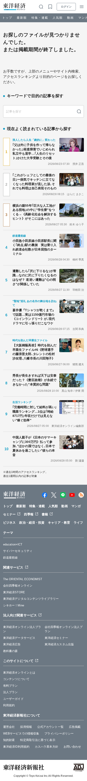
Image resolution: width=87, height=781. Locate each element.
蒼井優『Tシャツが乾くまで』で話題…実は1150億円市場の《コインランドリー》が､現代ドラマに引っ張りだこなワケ (33, 316)
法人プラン (10, 692)
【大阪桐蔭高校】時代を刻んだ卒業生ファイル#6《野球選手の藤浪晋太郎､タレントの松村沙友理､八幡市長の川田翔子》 (34, 351)
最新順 (22, 17)
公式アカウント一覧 (50, 727)
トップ (7, 17)
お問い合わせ (72, 746)
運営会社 (9, 727)
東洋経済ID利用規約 (16, 746)
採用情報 (26, 727)
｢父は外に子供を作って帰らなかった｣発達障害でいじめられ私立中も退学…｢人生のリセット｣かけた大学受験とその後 (33, 151)
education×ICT (12, 544)
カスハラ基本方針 (46, 746)
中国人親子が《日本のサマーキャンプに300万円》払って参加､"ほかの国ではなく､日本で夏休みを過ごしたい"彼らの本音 (34, 446)
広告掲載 (75, 727)
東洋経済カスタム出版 (59, 644)
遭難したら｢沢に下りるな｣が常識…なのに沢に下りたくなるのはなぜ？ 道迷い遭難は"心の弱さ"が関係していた (34, 277)
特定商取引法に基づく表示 (37, 740)
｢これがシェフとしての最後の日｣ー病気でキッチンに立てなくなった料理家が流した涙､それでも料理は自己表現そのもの (34, 181)
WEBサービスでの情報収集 (21, 733)
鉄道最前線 (10, 557)
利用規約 (9, 705)
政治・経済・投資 (31, 522)
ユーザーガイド (13, 698)
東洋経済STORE (14, 592)
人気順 (58, 17)
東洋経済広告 (12, 644)
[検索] (79, 111)
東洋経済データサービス (19, 638)
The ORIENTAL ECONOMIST (22, 579)
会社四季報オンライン (17, 585)
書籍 (45, 514)
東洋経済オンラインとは (19, 672)
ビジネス (9, 522)
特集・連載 (39, 17)
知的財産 (9, 740)
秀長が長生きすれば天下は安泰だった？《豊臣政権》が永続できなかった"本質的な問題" (34, 380)
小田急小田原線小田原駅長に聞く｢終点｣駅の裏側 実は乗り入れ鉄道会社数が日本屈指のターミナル (34, 247)
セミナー (9, 514)
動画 (70, 17)
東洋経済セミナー (56, 638)
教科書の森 (10, 651)
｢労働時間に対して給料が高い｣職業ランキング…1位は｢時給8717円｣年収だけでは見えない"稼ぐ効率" (34, 413)
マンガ (76, 506)
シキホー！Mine (13, 605)
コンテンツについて (16, 679)
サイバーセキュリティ (17, 551)
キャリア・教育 (59, 522)
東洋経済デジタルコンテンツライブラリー (31, 598)
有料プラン (10, 685)
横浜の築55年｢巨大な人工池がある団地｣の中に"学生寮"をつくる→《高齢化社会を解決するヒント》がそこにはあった (34, 212)
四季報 (28, 514)
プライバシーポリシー (59, 733)
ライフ (78, 522)
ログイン (66, 6)
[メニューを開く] (81, 6)
